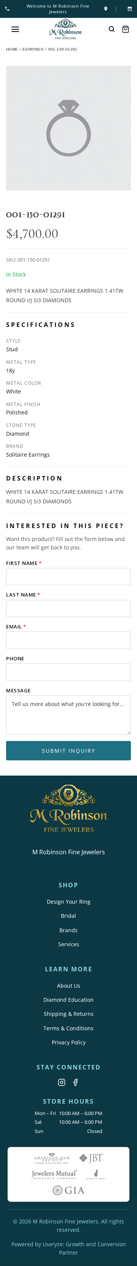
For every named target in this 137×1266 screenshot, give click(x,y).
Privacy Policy (69, 1042)
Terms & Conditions (68, 1028)
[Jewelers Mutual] (54, 1174)
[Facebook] (75, 1082)
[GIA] (68, 1190)
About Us (68, 985)
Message (18, 690)
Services (68, 944)
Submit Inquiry (69, 750)
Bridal (68, 915)
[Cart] (125, 29)
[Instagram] (61, 1082)
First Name (23, 563)
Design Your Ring (69, 901)
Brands (68, 930)
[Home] (65, 29)
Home (12, 49)
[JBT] (91, 1158)
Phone (15, 658)
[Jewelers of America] (95, 1174)
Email (16, 626)
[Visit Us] (105, 8)
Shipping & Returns (69, 1013)
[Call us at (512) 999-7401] (9, 8)
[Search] (112, 29)
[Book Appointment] (128, 8)
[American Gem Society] (51, 1158)
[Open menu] (15, 29)
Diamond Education (68, 999)
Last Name (23, 594)
